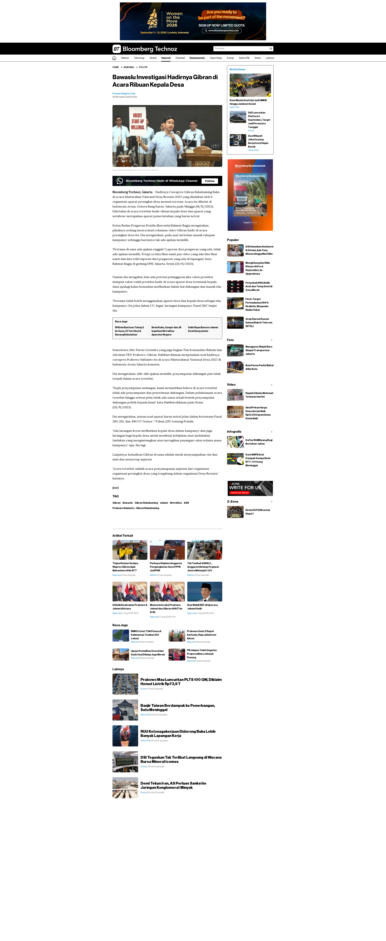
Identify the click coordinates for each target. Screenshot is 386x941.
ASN (186, 503)
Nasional (166, 58)
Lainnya (270, 58)
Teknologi (139, 58)
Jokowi (164, 503)
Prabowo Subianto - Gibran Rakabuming (135, 508)
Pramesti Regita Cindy (123, 94)
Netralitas (176, 503)
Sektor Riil (244, 58)
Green (257, 58)
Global (152, 58)
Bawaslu (128, 503)
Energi (230, 58)
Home (115, 67)
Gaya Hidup (216, 58)
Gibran (116, 503)
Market (125, 58)
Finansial (180, 58)
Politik (143, 67)
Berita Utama (237, 69)
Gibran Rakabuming (146, 503)
